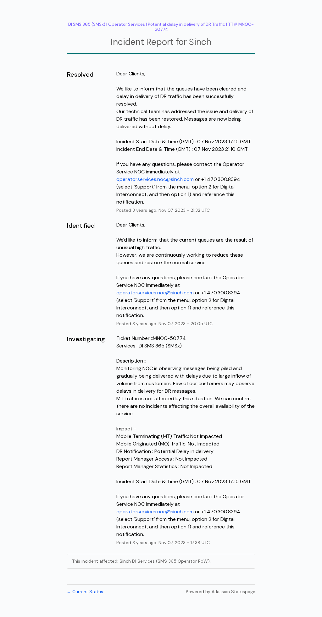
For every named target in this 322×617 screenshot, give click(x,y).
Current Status (85, 591)
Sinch (200, 42)
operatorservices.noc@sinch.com (155, 179)
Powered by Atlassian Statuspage (220, 591)
